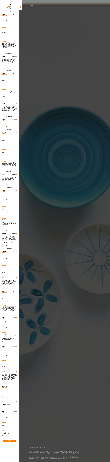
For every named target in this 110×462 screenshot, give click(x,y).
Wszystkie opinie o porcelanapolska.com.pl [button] (9, 441)
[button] (3, 20)
